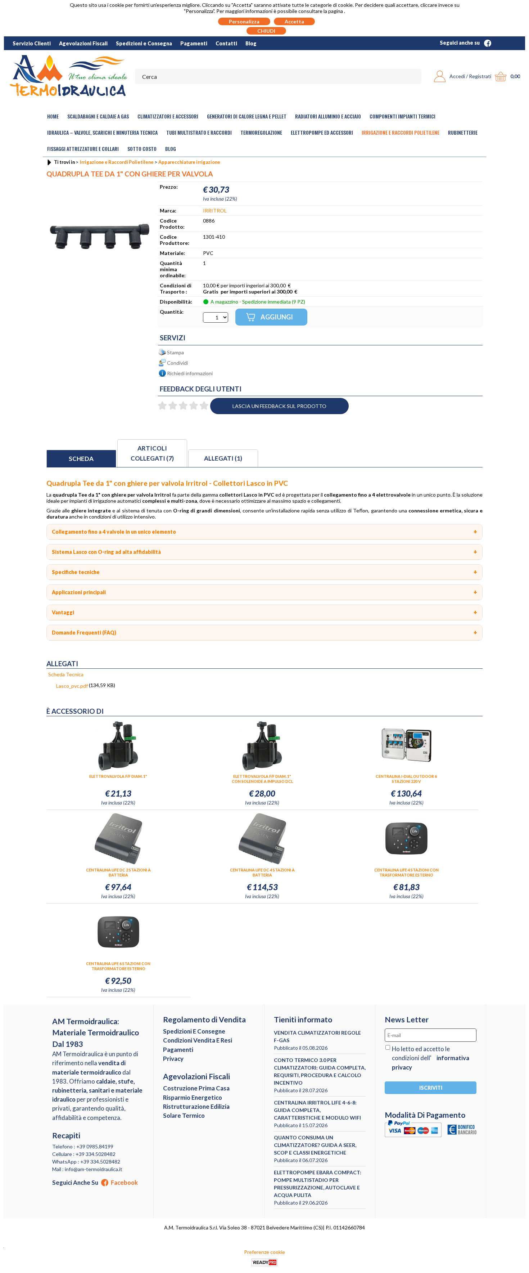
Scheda (81, 458)
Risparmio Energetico (192, 1097)
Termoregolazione (261, 132)
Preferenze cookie (264, 1252)
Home (53, 116)
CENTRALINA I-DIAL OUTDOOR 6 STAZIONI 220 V (406, 779)
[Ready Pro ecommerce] (264, 1262)
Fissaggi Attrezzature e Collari (83, 148)
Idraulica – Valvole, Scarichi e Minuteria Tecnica (102, 132)
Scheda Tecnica (65, 674)
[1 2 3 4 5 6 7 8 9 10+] (215, 317)
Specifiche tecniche (76, 572)
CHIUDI (266, 31)
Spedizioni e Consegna (144, 43)
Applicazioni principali (79, 592)
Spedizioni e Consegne (194, 1031)
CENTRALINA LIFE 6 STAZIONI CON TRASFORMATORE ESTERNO (118, 966)
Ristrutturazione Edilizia (196, 1106)
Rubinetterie (463, 132)
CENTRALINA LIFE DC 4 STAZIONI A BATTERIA (262, 872)
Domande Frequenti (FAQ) (84, 632)
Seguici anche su (460, 43)
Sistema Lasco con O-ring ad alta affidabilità (106, 552)
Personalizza (244, 21)
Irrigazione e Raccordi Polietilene (400, 132)
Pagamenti (193, 43)
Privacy (173, 1058)
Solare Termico (184, 1115)
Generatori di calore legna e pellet (246, 116)
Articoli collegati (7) (152, 453)
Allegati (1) (223, 458)
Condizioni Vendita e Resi (197, 1040)
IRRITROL (215, 210)
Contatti (226, 43)
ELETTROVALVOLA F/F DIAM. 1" (118, 776)
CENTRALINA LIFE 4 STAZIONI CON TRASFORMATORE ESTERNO (406, 872)
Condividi (177, 363)
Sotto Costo (142, 148)
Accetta (294, 21)
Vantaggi (63, 612)
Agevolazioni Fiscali (83, 43)
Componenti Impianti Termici (402, 116)
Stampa (175, 352)
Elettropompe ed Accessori (322, 132)
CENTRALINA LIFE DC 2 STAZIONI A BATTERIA (118, 872)
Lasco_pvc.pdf (72, 686)
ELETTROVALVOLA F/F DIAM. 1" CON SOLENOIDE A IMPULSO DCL (262, 779)
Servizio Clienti (32, 43)
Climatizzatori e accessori (167, 116)
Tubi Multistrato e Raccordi (199, 132)
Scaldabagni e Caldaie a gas (98, 116)
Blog (251, 43)
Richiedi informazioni (190, 373)
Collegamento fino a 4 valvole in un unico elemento (114, 532)
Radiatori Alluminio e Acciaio (328, 116)
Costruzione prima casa (196, 1088)
